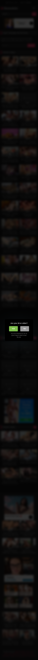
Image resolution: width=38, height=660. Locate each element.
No (24, 329)
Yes (13, 329)
